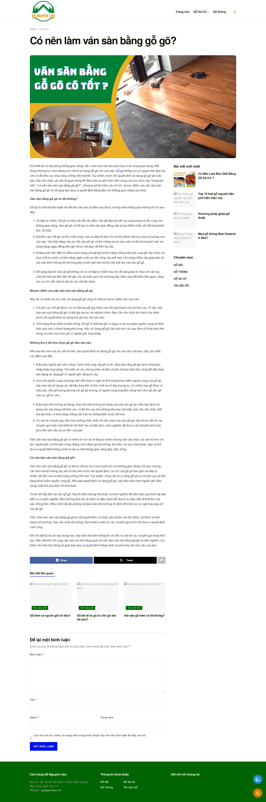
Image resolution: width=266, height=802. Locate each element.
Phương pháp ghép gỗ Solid (214, 216)
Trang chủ (182, 12)
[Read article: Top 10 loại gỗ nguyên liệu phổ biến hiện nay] (184, 199)
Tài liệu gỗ (44, 29)
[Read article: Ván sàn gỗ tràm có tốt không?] (145, 597)
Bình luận (37, 654)
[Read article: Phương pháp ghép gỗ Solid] (184, 219)
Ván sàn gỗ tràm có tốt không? (144, 615)
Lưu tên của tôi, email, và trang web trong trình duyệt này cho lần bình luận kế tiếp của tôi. (89, 735)
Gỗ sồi (178, 265)
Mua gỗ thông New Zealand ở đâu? (217, 236)
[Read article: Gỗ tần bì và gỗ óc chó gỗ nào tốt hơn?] (98, 597)
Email (34, 717)
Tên (33, 699)
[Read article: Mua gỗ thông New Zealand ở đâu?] (184, 239)
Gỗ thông (219, 12)
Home (33, 29)
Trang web (106, 717)
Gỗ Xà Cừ (200, 12)
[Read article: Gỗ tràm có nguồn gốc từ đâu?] (50, 597)
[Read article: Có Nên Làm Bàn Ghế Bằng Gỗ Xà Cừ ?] (184, 179)
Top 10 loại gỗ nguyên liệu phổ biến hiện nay (216, 196)
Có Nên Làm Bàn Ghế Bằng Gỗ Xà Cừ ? (217, 176)
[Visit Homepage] (43, 12)
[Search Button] (234, 11)
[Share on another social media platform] (162, 560)
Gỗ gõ (120, 170)
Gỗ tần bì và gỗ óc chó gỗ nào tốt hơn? (96, 617)
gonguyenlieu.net (51, 790)
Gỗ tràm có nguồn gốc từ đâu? (50, 615)
